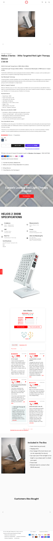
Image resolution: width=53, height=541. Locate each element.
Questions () (23, 345)
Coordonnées (16, 538)
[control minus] (2, 145)
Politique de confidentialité (10, 536)
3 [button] (28, 429)
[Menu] (4, 2)
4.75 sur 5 (31, 313)
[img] (14, 353)
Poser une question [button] (35, 327)
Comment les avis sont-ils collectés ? (19, 430)
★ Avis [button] (1, 271)
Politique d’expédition (9, 538)
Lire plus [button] (14, 420)
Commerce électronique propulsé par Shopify (12, 533)
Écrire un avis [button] (20, 327)
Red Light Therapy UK (6, 53)
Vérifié (27, 338)
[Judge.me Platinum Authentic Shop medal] (24, 334)
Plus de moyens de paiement (32, 148)
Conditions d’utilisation (21, 536)
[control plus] (9, 145)
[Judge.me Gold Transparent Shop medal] (30, 334)
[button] (42, 2)
